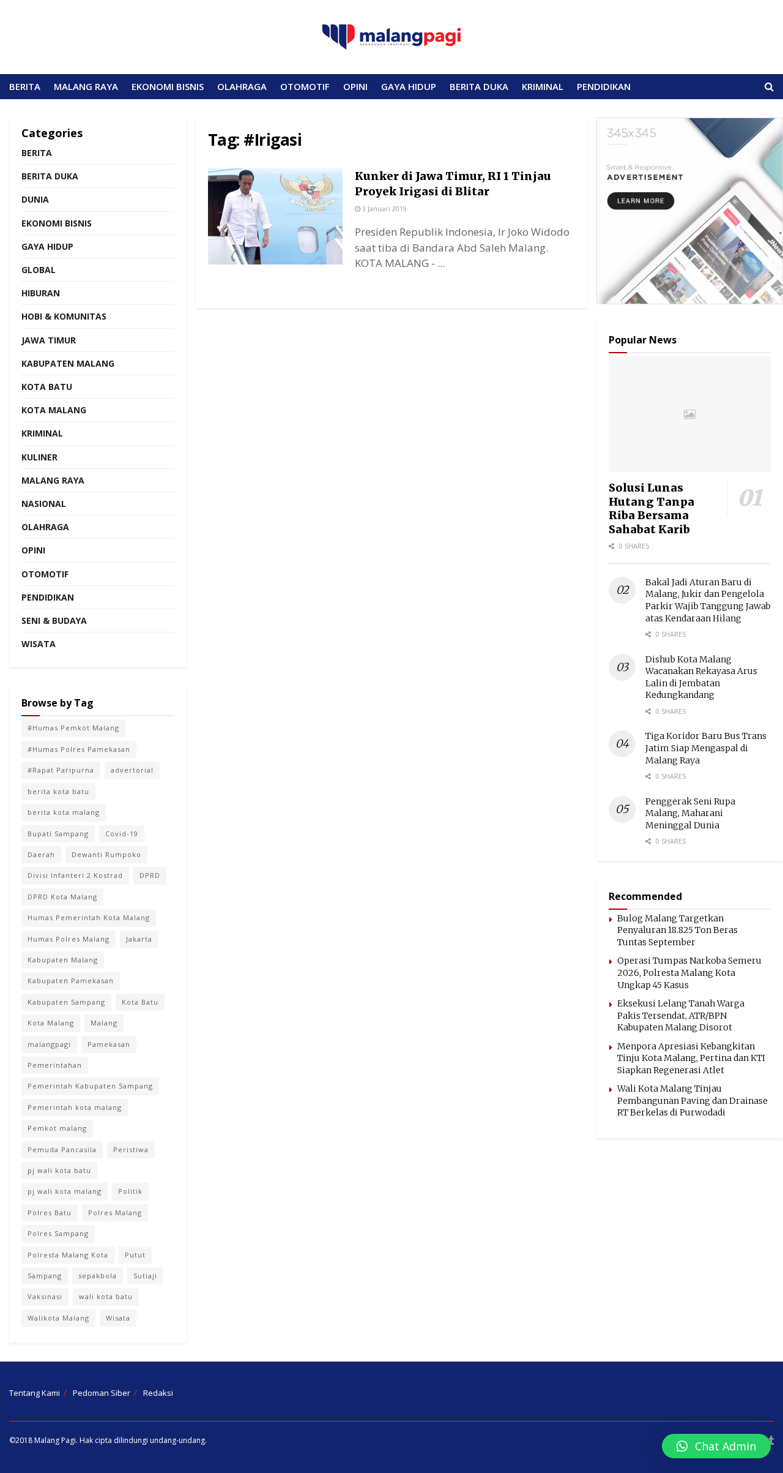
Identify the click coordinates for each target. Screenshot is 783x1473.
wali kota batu (106, 1296)
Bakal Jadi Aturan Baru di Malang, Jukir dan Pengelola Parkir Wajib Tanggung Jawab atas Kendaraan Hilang (708, 600)
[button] (716, 1446)
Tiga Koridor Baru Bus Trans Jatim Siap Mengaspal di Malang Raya (705, 747)
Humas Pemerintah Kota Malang (89, 917)
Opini (33, 550)
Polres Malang (115, 1212)
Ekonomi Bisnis (56, 223)
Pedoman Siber (101, 1392)
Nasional (43, 503)
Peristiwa (131, 1149)
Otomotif (45, 574)
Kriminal (42, 433)
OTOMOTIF (305, 86)
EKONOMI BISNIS (168, 86)
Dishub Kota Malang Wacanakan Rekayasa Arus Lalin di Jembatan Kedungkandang (701, 677)
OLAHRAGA (242, 86)
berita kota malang (64, 812)
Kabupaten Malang (67, 363)
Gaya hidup (47, 246)
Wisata (38, 644)
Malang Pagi (55, 1440)
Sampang (45, 1275)
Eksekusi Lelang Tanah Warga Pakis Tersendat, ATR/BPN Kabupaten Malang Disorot (680, 1015)
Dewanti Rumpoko (106, 854)
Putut (135, 1254)
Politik (130, 1191)
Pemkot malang (57, 1128)
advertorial (132, 769)
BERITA (24, 86)
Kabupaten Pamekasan (71, 980)
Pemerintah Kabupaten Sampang (90, 1085)
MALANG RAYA (86, 86)
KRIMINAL (542, 86)
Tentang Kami (34, 1392)
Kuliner (39, 457)
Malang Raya (52, 480)
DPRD (149, 875)
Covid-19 (121, 833)
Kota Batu (46, 386)
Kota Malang (53, 410)
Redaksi (158, 1392)
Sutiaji (145, 1275)
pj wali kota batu (59, 1170)
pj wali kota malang (65, 1191)
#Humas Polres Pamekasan (79, 749)
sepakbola (97, 1275)
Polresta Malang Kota (68, 1254)
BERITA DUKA (479, 86)
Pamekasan (108, 1044)
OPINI (355, 86)
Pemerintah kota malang (75, 1107)
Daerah (41, 854)
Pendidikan (47, 597)
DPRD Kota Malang (62, 896)
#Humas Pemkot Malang (73, 727)
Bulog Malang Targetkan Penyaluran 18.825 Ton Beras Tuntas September (677, 930)
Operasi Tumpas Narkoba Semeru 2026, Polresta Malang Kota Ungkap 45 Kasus (689, 972)
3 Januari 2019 (383, 208)
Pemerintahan (55, 1065)
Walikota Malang (58, 1317)
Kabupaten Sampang (66, 1001)
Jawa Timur (48, 340)
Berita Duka (49, 176)
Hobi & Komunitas (63, 316)
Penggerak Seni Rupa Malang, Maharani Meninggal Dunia (690, 813)
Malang (104, 1022)
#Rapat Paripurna (61, 769)
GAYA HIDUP (408, 86)
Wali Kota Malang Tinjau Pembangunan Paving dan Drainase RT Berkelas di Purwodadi (692, 1100)
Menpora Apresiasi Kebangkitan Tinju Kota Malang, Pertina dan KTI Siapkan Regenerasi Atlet (691, 1058)
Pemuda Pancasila (62, 1149)
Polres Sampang (58, 1233)
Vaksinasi (45, 1296)
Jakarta (139, 938)
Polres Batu (50, 1212)
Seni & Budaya (54, 620)
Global (38, 269)
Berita (36, 153)
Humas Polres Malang (68, 938)
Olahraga (45, 527)
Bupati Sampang (58, 833)
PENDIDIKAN (604, 86)
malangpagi (49, 1044)
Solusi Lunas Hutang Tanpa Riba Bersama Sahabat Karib (651, 508)
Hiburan (40, 293)
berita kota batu (58, 791)
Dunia (35, 199)
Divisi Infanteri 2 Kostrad (75, 875)
